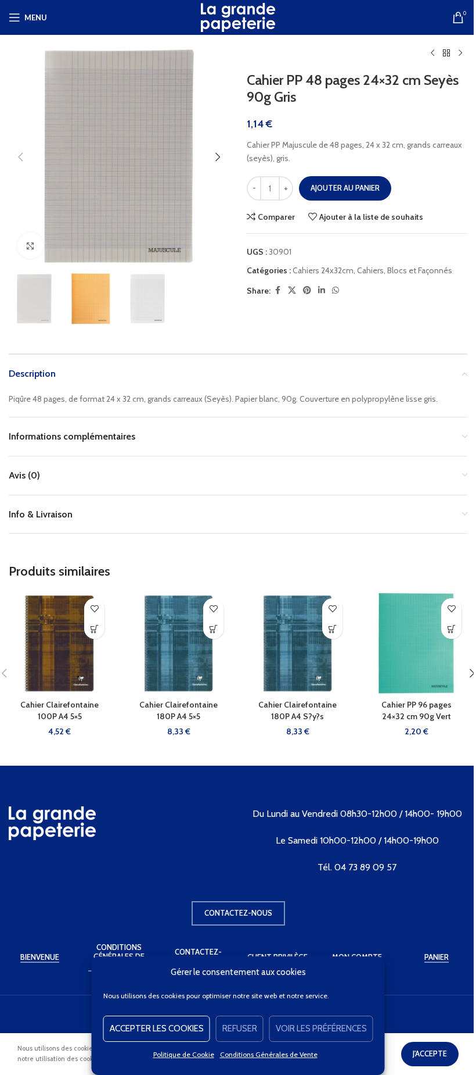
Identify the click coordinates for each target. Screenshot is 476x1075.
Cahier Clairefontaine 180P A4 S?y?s (297, 710)
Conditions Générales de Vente (269, 1054)
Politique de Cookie (183, 1054)
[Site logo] (238, 16)
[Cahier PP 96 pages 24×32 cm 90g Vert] (416, 643)
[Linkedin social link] (322, 290)
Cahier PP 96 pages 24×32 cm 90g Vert (416, 710)
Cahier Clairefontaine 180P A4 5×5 (178, 710)
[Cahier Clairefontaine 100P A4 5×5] (59, 643)
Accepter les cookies (157, 1028)
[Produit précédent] (432, 53)
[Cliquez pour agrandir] (30, 246)
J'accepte (430, 1053)
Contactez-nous (238, 912)
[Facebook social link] (277, 290)
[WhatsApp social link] (335, 290)
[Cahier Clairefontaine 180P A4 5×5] (178, 643)
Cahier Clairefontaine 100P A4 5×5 (59, 710)
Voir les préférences (321, 1028)
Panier (436, 957)
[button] (20, 157)
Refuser (239, 1028)
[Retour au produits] (446, 53)
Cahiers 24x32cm (323, 270)
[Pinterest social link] (307, 290)
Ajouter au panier (345, 187)
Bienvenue (39, 957)
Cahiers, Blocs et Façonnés (404, 270)
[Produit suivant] (460, 53)
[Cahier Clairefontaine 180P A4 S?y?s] (297, 643)
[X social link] (292, 290)
